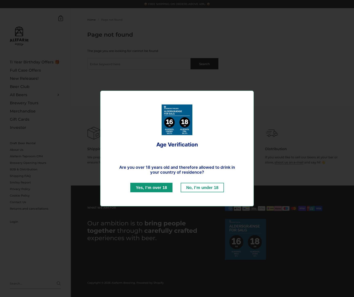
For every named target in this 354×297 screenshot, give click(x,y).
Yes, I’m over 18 (151, 187)
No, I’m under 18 (202, 187)
